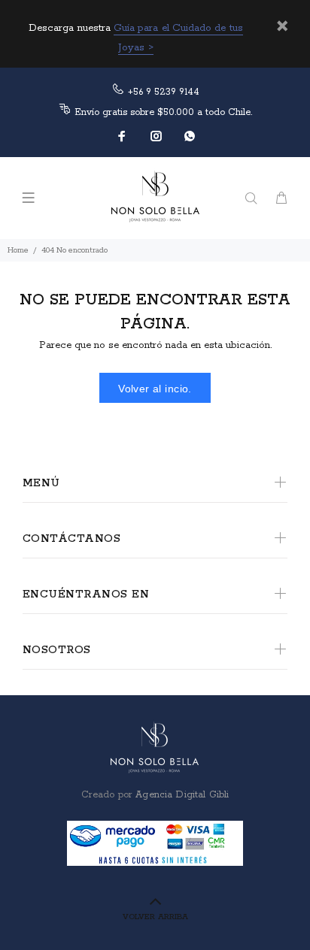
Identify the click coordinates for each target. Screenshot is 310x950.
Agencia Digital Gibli (180, 794)
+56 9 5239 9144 (163, 92)
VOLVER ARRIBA (155, 917)
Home (18, 250)
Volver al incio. (155, 389)
